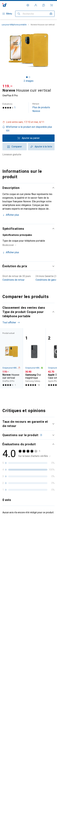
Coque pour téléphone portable (10, 368)
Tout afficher (9, 322)
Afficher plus (12, 214)
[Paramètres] (27, 5)
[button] (28, 122)
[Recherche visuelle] (51, 14)
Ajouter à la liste (43, 146)
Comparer (17, 146)
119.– (7, 86)
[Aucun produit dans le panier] (51, 5)
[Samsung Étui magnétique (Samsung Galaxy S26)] (34, 358)
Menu (9, 13)
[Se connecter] (36, 5)
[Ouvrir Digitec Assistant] (43, 5)
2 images (28, 80)
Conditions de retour (13, 279)
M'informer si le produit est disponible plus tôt (29, 128)
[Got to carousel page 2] (29, 77)
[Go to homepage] (4, 5)
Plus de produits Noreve (41, 108)
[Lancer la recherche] (18, 13)
